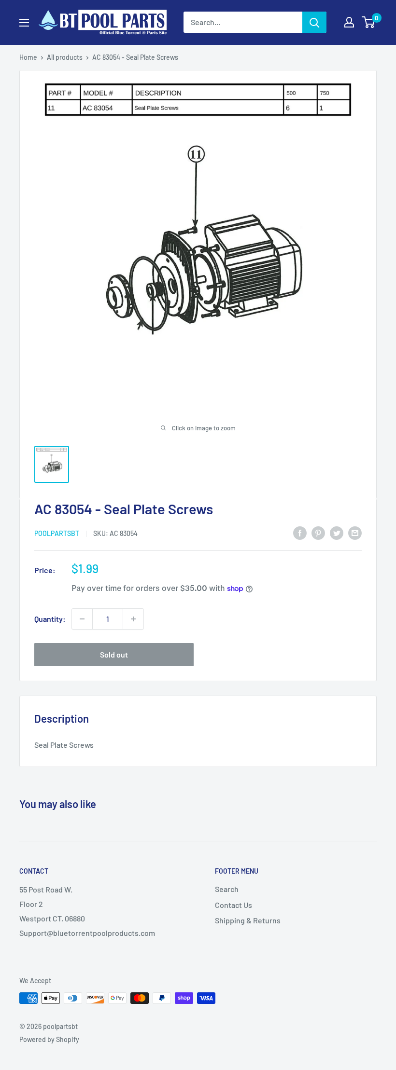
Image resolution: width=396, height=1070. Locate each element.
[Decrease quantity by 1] (82, 619)
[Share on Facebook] (300, 532)
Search (227, 888)
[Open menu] (24, 23)
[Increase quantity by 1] (133, 619)
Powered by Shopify (49, 1039)
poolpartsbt (56, 533)
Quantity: (50, 618)
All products (65, 57)
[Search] (314, 22)
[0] (369, 22)
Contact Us (233, 904)
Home (28, 57)
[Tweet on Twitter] (336, 532)
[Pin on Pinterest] (318, 532)
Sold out (114, 654)
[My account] (349, 22)
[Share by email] (355, 532)
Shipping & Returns (248, 920)
